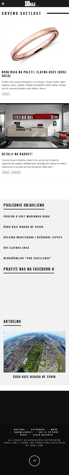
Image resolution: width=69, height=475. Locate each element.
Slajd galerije (43, 434)
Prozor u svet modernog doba (27, 216)
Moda (6, 94)
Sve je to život (49, 432)
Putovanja (38, 429)
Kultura (19, 429)
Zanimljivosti (23, 432)
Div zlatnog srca (16, 247)
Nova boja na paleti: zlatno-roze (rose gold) (34, 74)
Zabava (16, 172)
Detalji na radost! (17, 154)
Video (23, 434)
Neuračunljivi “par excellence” (27, 258)
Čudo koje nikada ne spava (24, 227)
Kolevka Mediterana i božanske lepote (33, 237)
